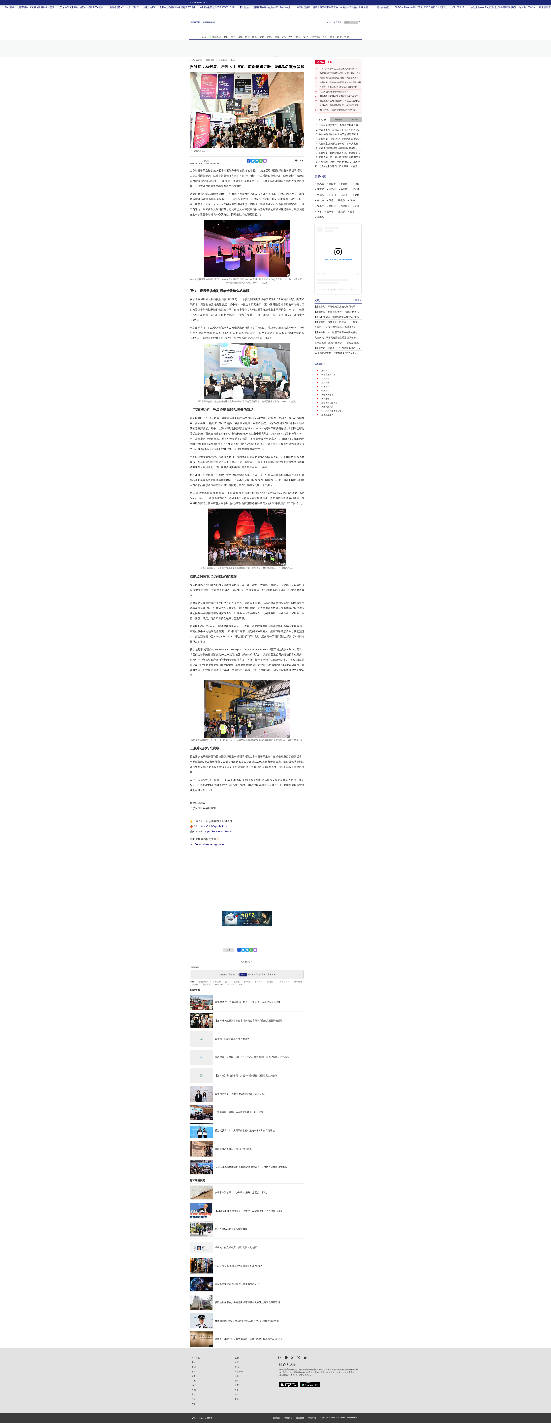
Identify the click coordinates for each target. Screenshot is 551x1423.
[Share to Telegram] (257, 161)
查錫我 (341, 211)
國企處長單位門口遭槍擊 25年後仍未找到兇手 (340, 101)
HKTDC (231, 984)
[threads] (292, 1357)
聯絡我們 (288, 1418)
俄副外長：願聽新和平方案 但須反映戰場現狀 (340, 105)
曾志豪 (320, 184)
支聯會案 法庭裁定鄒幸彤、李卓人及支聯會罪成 (339, 143)
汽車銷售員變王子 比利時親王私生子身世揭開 (339, 125)
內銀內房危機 (327, 394)
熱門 (233, 37)
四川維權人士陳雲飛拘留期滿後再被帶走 (338, 110)
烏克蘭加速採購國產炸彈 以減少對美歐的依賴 (340, 73)
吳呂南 (344, 189)
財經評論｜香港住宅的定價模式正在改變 (339, 162)
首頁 (204, 37)
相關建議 (276, 1418)
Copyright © (325, 1418)
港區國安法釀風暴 (329, 402)
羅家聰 (355, 189)
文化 (305, 37)
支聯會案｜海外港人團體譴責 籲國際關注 (339, 157)
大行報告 (325, 398)
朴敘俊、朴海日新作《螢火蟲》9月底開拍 (338, 87)
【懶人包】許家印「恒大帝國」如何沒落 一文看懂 (339, 166)
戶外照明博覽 (284, 981)
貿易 (227, 981)
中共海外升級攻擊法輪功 (332, 411)
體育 (332, 37)
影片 (194, 1362)
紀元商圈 (337, 22)
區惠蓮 (320, 217)
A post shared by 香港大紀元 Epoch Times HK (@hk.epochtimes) (346, 289)
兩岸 (247, 37)
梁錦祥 (332, 189)
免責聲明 (300, 1418)
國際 (254, 37)
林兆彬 (320, 200)
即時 (226, 37)
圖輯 (237, 1394)
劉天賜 (344, 184)
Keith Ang (219, 984)
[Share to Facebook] (249, 161)
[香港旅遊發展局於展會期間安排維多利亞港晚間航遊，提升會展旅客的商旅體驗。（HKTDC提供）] (247, 537)
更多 (352, 211)
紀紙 (325, 37)
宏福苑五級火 (327, 415)
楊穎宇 (344, 195)
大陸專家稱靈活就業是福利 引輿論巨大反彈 (339, 78)
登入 (243, 974)
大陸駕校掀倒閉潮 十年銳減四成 (334, 91)
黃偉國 (320, 195)
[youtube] (305, 1357)
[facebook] (286, 1357)
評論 (284, 37)
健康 (298, 37)
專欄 (277, 37)
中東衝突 (325, 386)
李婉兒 (332, 206)
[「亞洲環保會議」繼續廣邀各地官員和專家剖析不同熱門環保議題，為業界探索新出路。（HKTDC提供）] (247, 371)
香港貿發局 (203, 981)
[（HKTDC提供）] (247, 110)
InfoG (269, 37)
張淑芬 (195, 984)
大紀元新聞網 (196, 60)
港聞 (240, 37)
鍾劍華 (332, 184)
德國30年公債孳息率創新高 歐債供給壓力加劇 (340, 82)
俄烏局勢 (325, 390)
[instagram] (280, 1357)
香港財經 (223, 60)
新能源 (270, 981)
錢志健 (320, 189)
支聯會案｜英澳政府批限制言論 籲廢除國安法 (339, 139)
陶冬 (319, 211)
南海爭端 (325, 382)
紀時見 (324, 370)
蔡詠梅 (355, 195)
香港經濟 (217, 981)
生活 (291, 37)
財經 (261, 37)
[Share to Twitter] (253, 161)
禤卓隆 (247, 981)
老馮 (357, 206)
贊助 (329, 22)
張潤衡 (341, 200)
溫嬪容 (330, 211)
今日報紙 (196, 1358)
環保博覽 (259, 981)
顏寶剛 (332, 195)
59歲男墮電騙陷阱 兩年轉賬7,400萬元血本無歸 (339, 148)
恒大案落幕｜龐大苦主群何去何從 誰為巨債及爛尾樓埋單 (339, 130)
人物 (194, 1403)
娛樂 (346, 37)
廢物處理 (206, 984)
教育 (339, 37)
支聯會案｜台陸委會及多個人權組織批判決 (339, 153)
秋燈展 (237, 981)
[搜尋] (360, 22)
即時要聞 (210, 60)
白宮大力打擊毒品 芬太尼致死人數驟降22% (339, 68)
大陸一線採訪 (327, 407)
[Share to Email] (265, 161)
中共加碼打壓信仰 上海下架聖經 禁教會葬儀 (340, 134)
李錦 (352, 200)
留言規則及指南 (195, 967)
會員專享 (216, 37)
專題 (194, 1394)
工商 (237, 1399)
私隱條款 (312, 1418)
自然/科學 (315, 37)
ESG (241, 984)
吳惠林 (320, 206)
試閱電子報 (195, 22)
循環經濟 (298, 981)
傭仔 (331, 200)
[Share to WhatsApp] (261, 161)
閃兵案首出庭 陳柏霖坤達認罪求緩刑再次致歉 (340, 96)
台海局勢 (325, 378)
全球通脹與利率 (328, 374)
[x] (299, 1357)
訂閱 (259, 974)
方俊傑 (355, 184)
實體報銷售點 (209, 22)
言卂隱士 (345, 206)
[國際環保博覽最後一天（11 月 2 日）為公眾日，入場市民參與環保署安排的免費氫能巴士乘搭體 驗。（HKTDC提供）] (247, 709)
